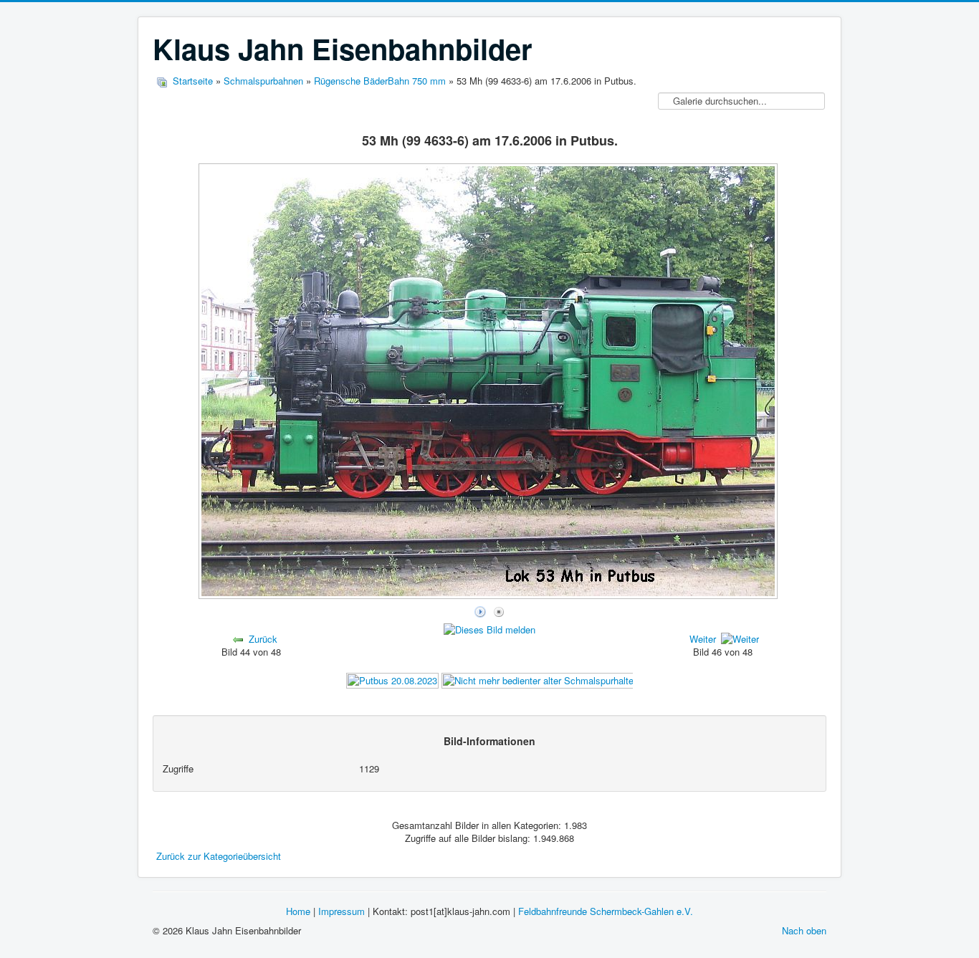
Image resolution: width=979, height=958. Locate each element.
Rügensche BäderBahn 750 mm (380, 80)
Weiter (702, 639)
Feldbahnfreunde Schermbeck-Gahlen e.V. (605, 911)
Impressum (341, 911)
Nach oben (804, 930)
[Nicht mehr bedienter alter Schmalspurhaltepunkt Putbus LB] (573, 679)
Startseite (193, 80)
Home (298, 911)
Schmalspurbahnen (263, 80)
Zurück (263, 639)
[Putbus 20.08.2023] (392, 679)
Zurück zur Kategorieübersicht (218, 856)
